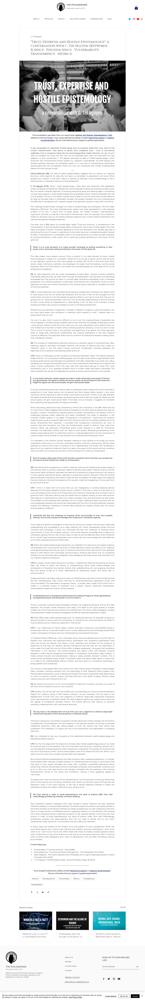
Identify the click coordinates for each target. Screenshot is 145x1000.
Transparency (89, 879)
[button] (136, 8)
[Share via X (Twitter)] (37, 892)
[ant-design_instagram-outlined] (113, 978)
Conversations (36, 884)
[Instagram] (133, 19)
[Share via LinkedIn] (43, 892)
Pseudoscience (48, 879)
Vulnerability (64, 879)
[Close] (142, 996)
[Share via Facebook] (32, 892)
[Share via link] (48, 892)
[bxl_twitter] (108, 978)
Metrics (76, 879)
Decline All (124, 996)
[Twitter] (129, 19)
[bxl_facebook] (103, 978)
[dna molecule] (35, 921)
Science (35, 879)
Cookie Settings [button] (110, 996)
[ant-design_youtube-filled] (119, 978)
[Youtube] (138, 19)
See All (123, 907)
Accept (135, 996)
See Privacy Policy (75, 997)
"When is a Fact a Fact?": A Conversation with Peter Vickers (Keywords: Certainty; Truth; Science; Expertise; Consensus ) (35, 935)
